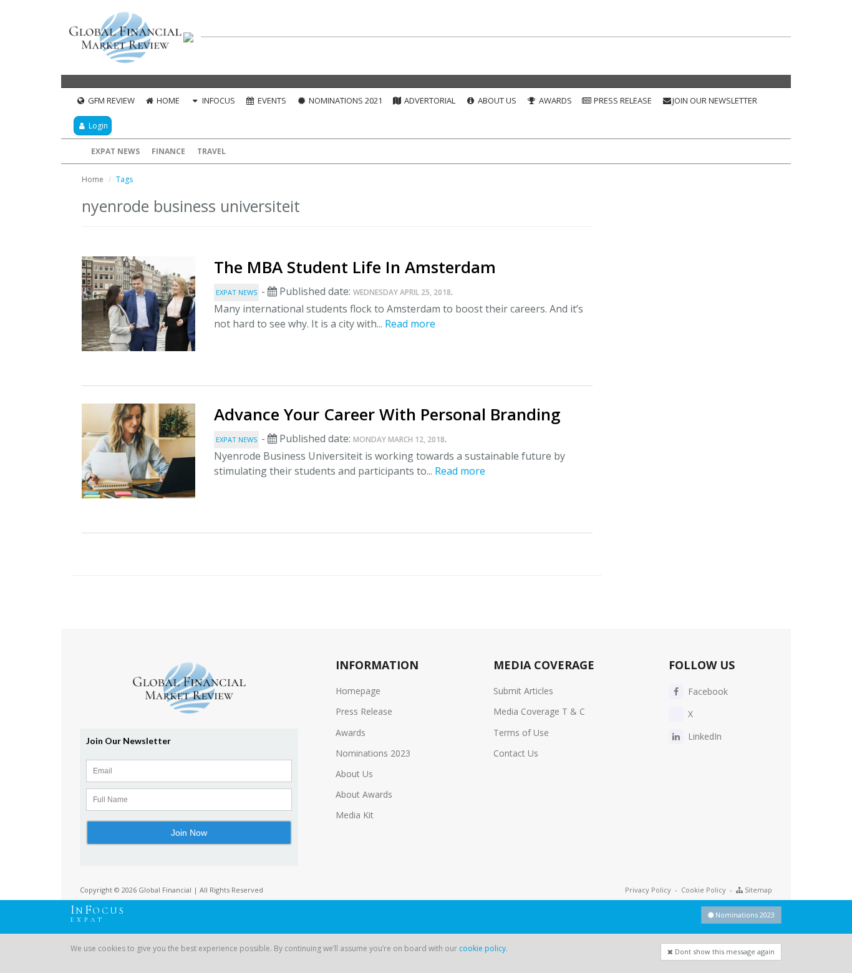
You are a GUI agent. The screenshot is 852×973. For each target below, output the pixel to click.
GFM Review (110, 100)
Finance (168, 151)
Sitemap (757, 889)
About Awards (364, 794)
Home (167, 100)
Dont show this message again (724, 951)
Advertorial (428, 100)
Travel (211, 151)
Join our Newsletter (714, 100)
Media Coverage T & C (539, 711)
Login (97, 125)
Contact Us (515, 753)
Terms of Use (521, 732)
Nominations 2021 (344, 100)
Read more (410, 324)
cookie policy (482, 948)
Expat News (115, 151)
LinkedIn (703, 736)
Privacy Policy (648, 889)
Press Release (622, 100)
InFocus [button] (217, 100)
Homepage (358, 691)
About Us (496, 100)
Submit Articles (523, 691)
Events (271, 100)
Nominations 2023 (373, 753)
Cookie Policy (703, 889)
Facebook (706, 691)
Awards (554, 100)
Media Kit (355, 815)
